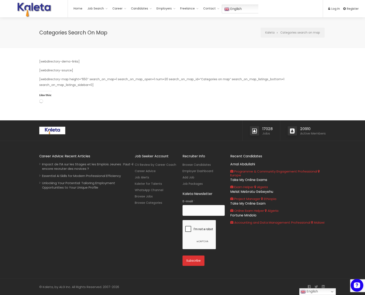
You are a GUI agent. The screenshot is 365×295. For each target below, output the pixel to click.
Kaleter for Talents (148, 184)
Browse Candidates (196, 165)
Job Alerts (142, 177)
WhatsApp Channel (149, 190)
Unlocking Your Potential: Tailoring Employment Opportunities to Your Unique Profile (78, 185)
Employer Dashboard (197, 171)
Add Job (188, 177)
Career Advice (145, 171)
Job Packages (192, 184)
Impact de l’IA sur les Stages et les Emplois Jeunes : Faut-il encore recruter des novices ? (87, 166)
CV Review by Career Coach (155, 165)
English (312, 291)
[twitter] (316, 287)
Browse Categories (148, 203)
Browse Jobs (144, 196)
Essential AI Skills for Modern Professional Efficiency (81, 176)
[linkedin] (323, 287)
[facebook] (309, 287)
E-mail (188, 201)
